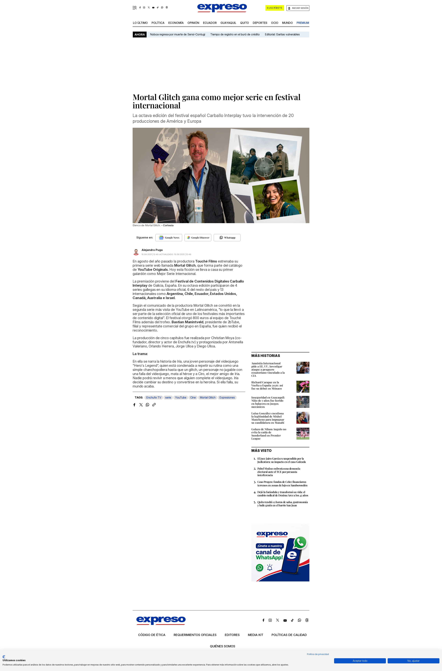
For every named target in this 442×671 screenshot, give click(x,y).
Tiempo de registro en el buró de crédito (235, 34)
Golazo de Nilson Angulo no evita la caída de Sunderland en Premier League (268, 433)
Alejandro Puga (152, 250)
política (158, 22)
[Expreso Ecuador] (161, 624)
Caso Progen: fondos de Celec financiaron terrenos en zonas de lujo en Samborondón (282, 483)
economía (176, 22)
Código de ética (151, 634)
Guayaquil (228, 22)
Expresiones (227, 397)
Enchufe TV (153, 397)
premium (303, 22)
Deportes (260, 22)
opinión (193, 22)
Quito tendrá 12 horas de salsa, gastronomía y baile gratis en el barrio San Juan (282, 503)
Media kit (255, 634)
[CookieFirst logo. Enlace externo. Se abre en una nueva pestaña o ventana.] (4, 656)
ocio (274, 22)
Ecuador (210, 22)
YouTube (180, 397)
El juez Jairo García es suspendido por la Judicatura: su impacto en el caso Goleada (281, 460)
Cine (193, 397)
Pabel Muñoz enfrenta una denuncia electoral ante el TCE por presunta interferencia (278, 472)
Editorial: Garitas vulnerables (282, 34)
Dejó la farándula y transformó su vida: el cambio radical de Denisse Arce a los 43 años (282, 493)
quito (244, 22)
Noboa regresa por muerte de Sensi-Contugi (177, 34)
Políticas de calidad (289, 634)
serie (168, 397)
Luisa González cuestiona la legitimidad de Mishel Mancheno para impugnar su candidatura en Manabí (267, 417)
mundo (287, 22)
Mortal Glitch (207, 397)
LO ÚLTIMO (140, 22)
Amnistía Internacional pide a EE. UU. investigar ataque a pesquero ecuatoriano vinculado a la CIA (268, 369)
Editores (232, 634)
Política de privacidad (318, 654)
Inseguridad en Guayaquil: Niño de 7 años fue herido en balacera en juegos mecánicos (268, 402)
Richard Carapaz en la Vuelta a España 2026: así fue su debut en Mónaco (267, 385)
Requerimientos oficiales (195, 634)
